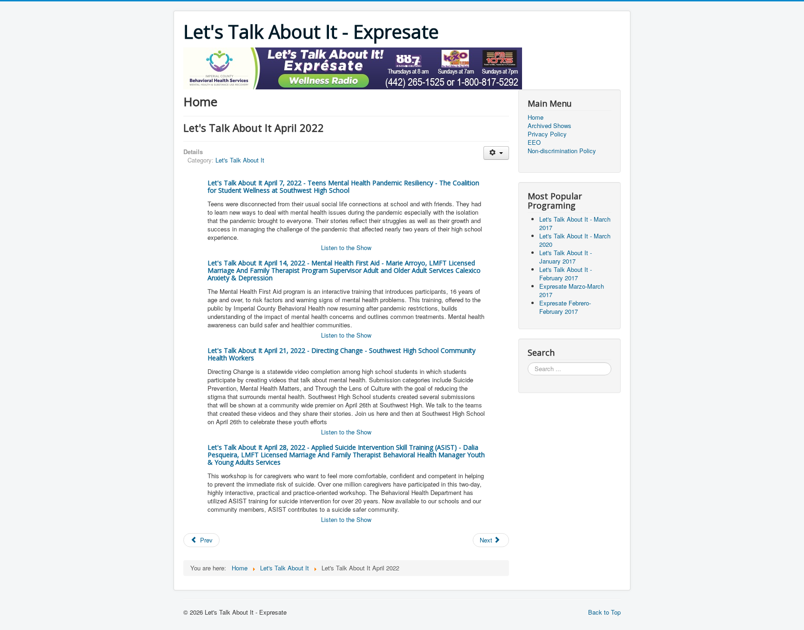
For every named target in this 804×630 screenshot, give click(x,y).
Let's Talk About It (239, 160)
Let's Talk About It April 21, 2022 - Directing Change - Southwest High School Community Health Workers (342, 354)
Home (535, 117)
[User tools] (496, 153)
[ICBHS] (352, 67)
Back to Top (604, 612)
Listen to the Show (346, 247)
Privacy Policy (547, 134)
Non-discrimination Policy (562, 151)
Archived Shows (549, 126)
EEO (534, 142)
